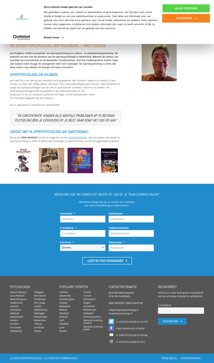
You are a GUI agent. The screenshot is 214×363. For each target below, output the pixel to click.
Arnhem (14, 323)
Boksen (63, 309)
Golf (61, 320)
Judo (61, 327)
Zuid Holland (17, 295)
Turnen (87, 295)
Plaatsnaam (117, 242)
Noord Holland (18, 292)
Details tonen (51, 37)
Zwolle (37, 331)
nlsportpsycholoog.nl (120, 313)
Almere (14, 320)
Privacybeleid (169, 358)
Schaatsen (89, 306)
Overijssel (15, 309)
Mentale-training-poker (93, 328)
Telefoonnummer (119, 228)
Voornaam (67, 213)
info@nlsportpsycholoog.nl (124, 309)
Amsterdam (16, 316)
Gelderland (16, 302)
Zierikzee (39, 327)
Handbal (64, 313)
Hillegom (39, 292)
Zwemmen (65, 295)
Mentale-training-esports (93, 322)
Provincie (67, 242)
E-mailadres (68, 228)
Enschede (15, 327)
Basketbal (64, 306)
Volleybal (88, 313)
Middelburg (40, 309)
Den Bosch (40, 295)
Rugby (86, 302)
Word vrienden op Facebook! (130, 328)
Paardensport (67, 299)
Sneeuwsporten (92, 316)
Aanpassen (184, 18)
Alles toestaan (186, 8)
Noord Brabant (18, 299)
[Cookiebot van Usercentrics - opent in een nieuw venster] (21, 37)
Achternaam (116, 213)
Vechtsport (89, 299)
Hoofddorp (16, 331)
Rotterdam (40, 320)
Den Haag (39, 302)
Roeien (63, 331)
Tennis (87, 292)
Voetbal (63, 292)
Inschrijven (170, 321)
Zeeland (14, 313)
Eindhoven (40, 299)
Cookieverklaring (190, 358)
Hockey (63, 302)
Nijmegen (39, 313)
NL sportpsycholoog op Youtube (132, 335)
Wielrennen (89, 309)
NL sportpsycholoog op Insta (130, 341)
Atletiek (63, 316)
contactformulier (77, 137)
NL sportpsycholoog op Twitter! (132, 321)
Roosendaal (40, 316)
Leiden (38, 306)
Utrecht (14, 306)
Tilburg (38, 323)
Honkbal (64, 323)
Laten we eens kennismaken (105, 261)
